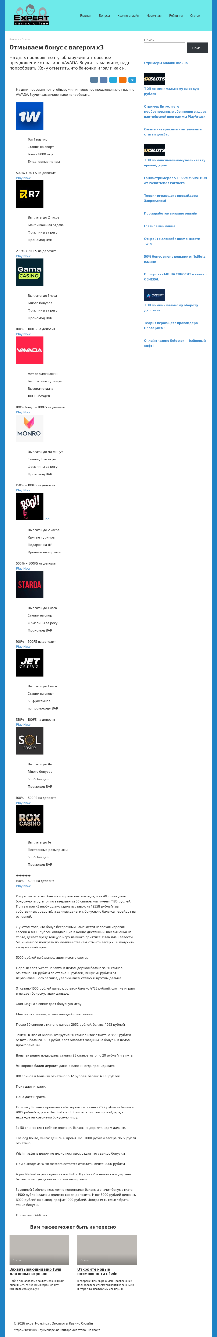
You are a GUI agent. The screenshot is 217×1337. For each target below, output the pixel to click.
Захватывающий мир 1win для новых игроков (35, 1271)
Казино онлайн (128, 15)
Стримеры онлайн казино (166, 63)
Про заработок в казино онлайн (170, 213)
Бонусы (104, 15)
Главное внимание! (160, 226)
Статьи (195, 15)
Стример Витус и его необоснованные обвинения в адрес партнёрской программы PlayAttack (175, 111)
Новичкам (154, 15)
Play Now (23, 178)
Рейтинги (176, 15)
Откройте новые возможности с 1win (97, 1271)
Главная (85, 15)
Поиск (149, 40)
